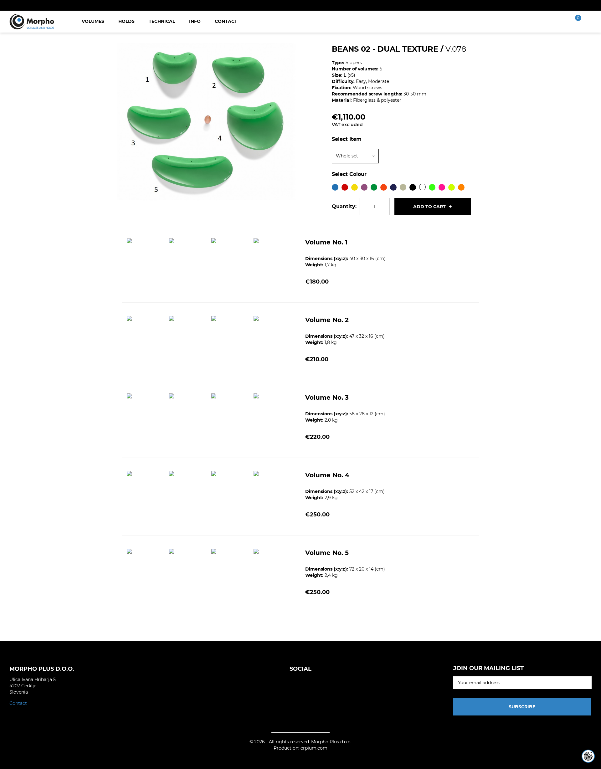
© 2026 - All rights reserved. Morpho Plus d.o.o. (300, 742)
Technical (162, 21)
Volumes (93, 21)
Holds (126, 21)
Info (195, 21)
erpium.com (313, 748)
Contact (226, 21)
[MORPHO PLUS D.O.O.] (32, 21)
